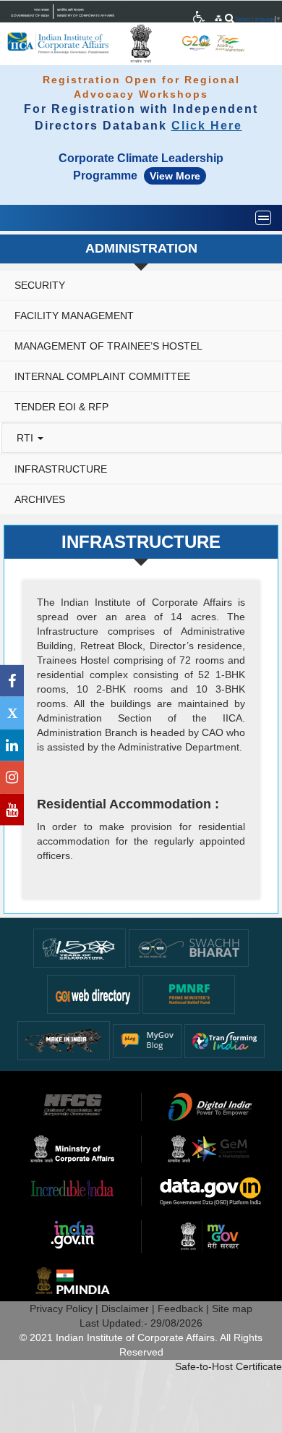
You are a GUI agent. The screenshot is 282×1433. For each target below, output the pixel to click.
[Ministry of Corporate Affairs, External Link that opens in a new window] (199, 17)
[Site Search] (229, 18)
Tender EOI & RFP (61, 407)
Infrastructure (60, 469)
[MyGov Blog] (147, 1040)
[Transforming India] (224, 1040)
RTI (26, 438)
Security (39, 285)
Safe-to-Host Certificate (228, 1366)
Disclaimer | (129, 1308)
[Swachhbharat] (79, 947)
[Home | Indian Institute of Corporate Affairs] (59, 43)
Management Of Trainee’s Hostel (108, 346)
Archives (39, 499)
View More (175, 176)
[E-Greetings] (93, 993)
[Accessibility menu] (199, 17)
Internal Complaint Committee (102, 376)
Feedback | (185, 1308)
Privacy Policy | (65, 1308)
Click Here (206, 125)
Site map (232, 1308)
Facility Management (74, 315)
